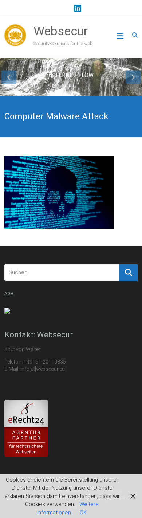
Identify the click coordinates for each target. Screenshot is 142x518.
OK (83, 512)
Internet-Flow (71, 75)
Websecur (60, 31)
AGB (8, 293)
